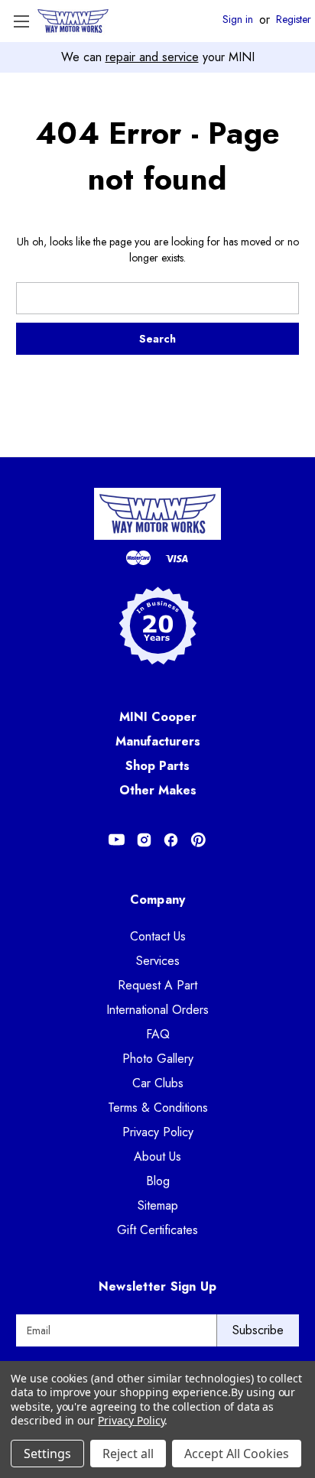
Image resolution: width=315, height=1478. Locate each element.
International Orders (157, 1009)
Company (158, 899)
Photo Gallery (157, 1058)
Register (293, 20)
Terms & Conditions (158, 1107)
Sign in (237, 20)
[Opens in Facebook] (171, 840)
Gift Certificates (157, 1230)
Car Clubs (157, 1083)
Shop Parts (157, 766)
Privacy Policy (157, 1132)
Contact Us (158, 936)
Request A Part (157, 985)
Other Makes (157, 790)
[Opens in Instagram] (144, 840)
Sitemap (158, 1205)
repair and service (152, 57)
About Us (157, 1156)
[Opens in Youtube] (117, 840)
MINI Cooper (157, 717)
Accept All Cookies (236, 1453)
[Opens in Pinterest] (198, 840)
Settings (47, 1453)
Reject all (128, 1453)
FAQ (158, 1034)
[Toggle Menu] (21, 21)
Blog (158, 1181)
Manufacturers (157, 741)
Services (158, 961)
